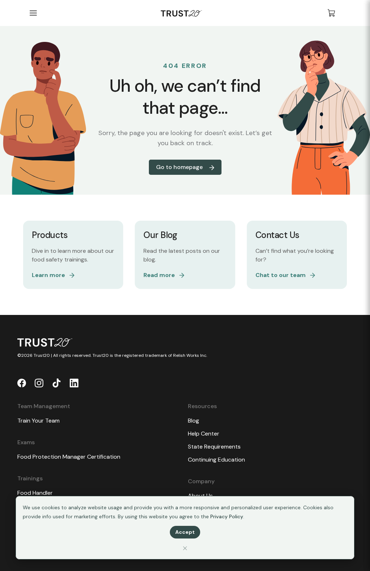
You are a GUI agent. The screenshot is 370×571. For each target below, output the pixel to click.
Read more (159, 275)
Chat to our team (280, 275)
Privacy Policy (226, 516)
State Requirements (214, 446)
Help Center (203, 433)
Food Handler (35, 493)
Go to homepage (180, 167)
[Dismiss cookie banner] (185, 548)
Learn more (48, 275)
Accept (185, 532)
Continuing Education (216, 459)
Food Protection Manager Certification (68, 456)
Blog (193, 420)
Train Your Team (38, 420)
